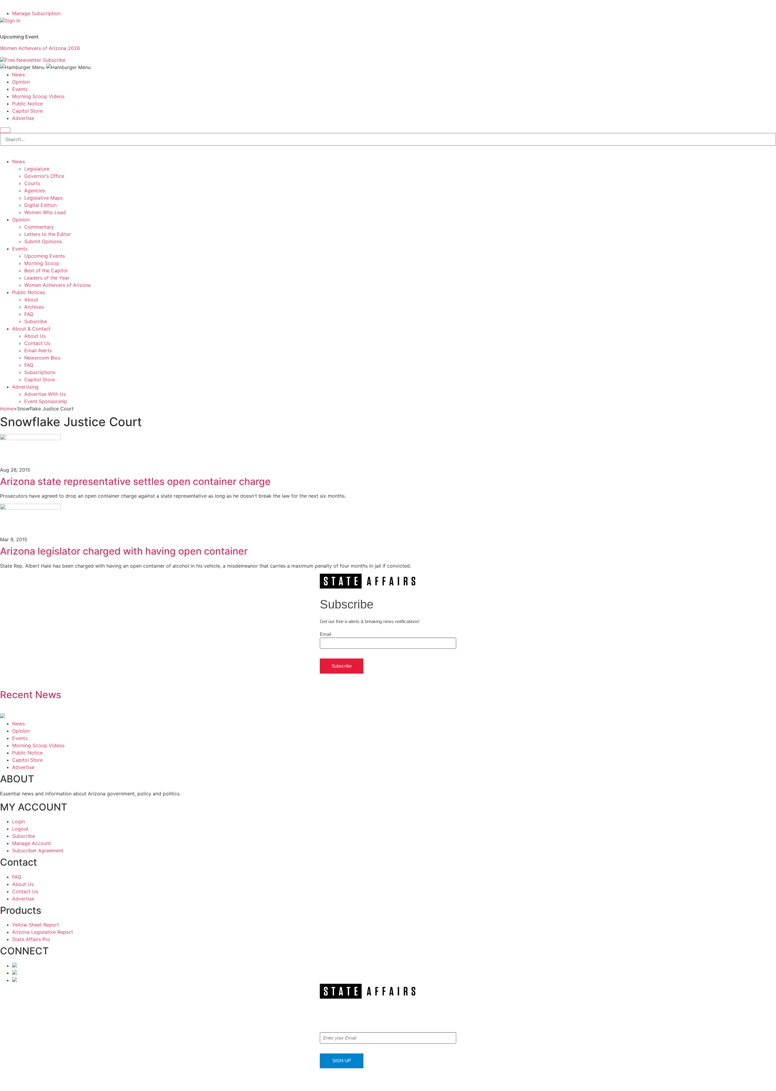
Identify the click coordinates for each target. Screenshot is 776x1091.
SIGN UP (341, 1060)
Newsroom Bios (42, 358)
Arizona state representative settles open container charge (135, 481)
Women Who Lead (45, 212)
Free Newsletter (23, 60)
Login (18, 821)
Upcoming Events (44, 256)
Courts (32, 183)
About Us (35, 336)
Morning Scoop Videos (38, 96)
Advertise (23, 118)
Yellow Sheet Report (35, 925)
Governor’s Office (44, 176)
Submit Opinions (43, 241)
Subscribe (54, 60)
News (18, 74)
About (31, 300)
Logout (20, 829)
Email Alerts (38, 350)
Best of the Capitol (46, 270)
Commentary (39, 227)
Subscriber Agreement (37, 850)
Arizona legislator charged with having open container (124, 551)
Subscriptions (39, 372)
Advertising (25, 387)
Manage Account (31, 843)
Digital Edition (40, 205)
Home (7, 409)
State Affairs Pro (31, 939)
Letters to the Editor (47, 234)
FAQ (28, 314)
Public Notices (28, 292)
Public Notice (27, 104)
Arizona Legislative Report (42, 932)
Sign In (12, 21)
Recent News (30, 695)
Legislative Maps (43, 198)
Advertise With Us (45, 394)
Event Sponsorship (45, 401)
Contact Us (37, 343)
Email (325, 634)
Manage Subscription (36, 13)
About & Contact (31, 329)
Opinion (21, 82)
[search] (5, 130)
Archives (34, 307)
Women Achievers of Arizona (57, 285)
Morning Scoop (41, 263)
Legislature (36, 169)
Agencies (34, 190)
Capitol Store (27, 111)
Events (20, 89)
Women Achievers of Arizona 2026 (40, 48)
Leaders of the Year (46, 278)
